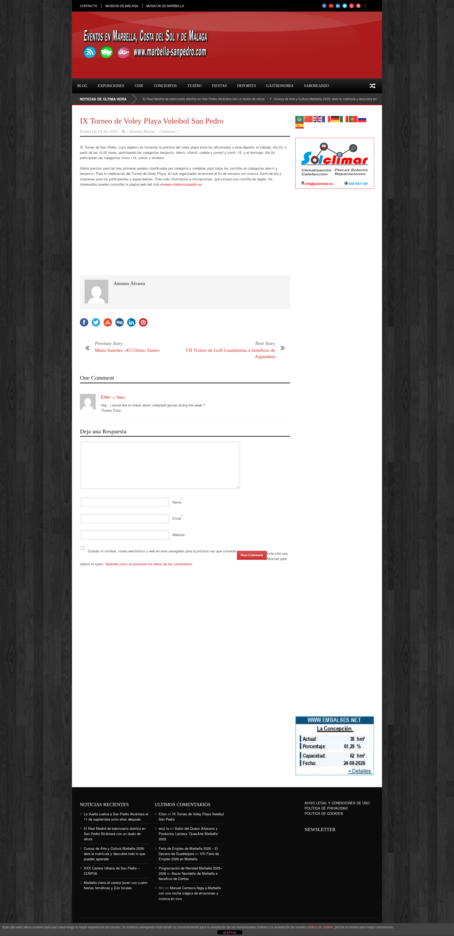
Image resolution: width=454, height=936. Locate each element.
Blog (82, 86)
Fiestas (219, 86)
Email (176, 518)
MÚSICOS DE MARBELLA (165, 6)
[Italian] (344, 118)
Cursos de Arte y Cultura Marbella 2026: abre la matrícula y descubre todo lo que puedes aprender (316, 98)
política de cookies (320, 927)
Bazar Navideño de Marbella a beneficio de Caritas (188, 876)
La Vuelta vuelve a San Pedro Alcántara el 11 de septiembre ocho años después (116, 816)
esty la (164, 828)
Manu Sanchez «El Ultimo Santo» (127, 350)
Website (178, 534)
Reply (120, 397)
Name (176, 502)
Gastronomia (279, 86)
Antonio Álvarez (142, 131)
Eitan (106, 397)
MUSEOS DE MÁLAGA (121, 6)
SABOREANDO (316, 86)
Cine (139, 86)
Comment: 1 (169, 131)
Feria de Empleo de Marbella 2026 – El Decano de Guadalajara (188, 851)
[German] (335, 118)
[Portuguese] (353, 118)
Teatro (194, 86)
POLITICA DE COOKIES (324, 813)
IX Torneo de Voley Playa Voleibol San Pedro (152, 120)
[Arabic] (299, 118)
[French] (326, 118)
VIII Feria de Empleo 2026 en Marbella (189, 856)
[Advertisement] (334, 278)
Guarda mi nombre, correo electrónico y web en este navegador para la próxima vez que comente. (162, 550)
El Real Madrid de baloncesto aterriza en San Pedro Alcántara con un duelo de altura (176, 98)
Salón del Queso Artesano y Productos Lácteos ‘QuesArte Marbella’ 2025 (188, 833)
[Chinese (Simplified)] (308, 118)
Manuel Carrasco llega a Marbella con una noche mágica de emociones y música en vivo (190, 893)
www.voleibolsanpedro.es (183, 184)
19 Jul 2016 (108, 131)
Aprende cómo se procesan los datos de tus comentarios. (149, 563)
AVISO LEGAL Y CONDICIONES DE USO (337, 802)
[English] (317, 118)
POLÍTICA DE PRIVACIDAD (326, 808)
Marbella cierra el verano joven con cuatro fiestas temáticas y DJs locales (115, 885)
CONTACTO (88, 6)
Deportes (246, 86)
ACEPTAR (229, 932)
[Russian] (362, 118)
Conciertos (165, 86)
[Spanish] (299, 124)
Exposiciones (111, 86)
